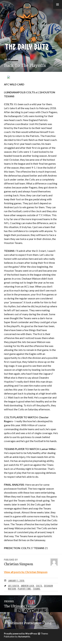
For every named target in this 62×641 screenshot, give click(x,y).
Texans (36, 588)
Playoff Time (24, 588)
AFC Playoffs (11, 59)
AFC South (13, 585)
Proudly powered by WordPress (20, 633)
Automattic (24, 636)
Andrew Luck (27, 585)
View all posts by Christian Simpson (25, 571)
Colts (39, 585)
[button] (57, 4)
